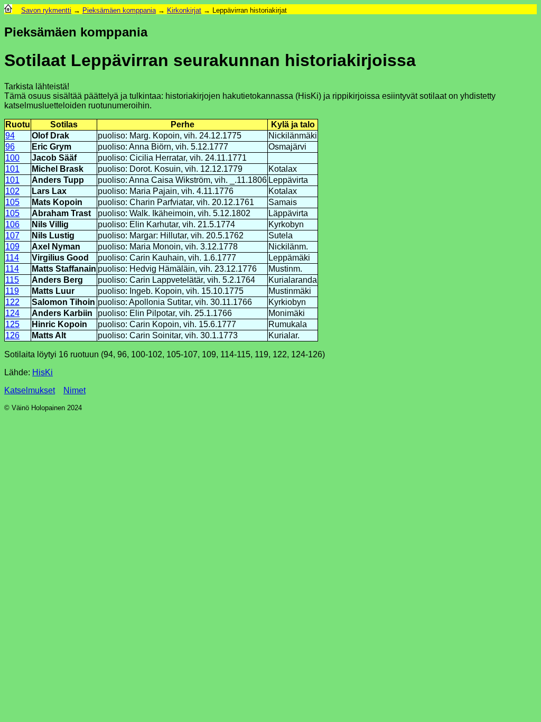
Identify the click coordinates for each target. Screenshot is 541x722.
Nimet (74, 390)
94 (10, 135)
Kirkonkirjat (184, 10)
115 (12, 279)
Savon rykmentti (46, 10)
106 (12, 224)
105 (12, 202)
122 (12, 302)
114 (12, 257)
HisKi (42, 372)
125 (12, 324)
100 (12, 157)
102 (12, 191)
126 (12, 335)
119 (12, 290)
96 (10, 146)
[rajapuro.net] (8, 10)
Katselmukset (29, 390)
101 (12, 168)
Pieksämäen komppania (119, 10)
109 (12, 246)
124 (12, 313)
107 (12, 235)
